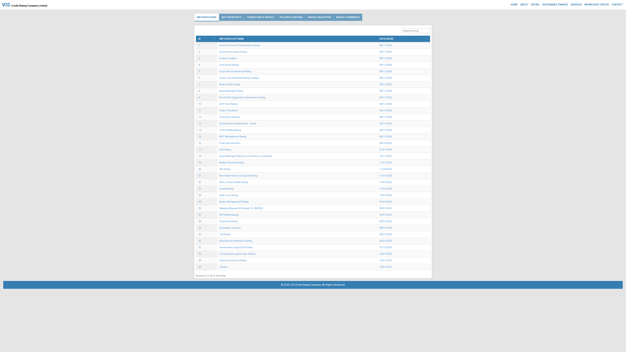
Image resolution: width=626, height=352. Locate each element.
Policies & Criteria (291, 17)
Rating (535, 4)
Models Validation (319, 17)
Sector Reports (232, 17)
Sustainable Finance (555, 4)
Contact (617, 4)
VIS (24, 5)
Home (514, 4)
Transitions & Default (261, 17)
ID (199, 38)
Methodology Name (231, 38)
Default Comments (348, 17)
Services (576, 4)
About (524, 4)
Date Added (387, 38)
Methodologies (206, 17)
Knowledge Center (596, 4)
